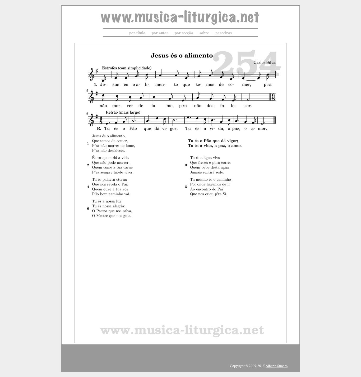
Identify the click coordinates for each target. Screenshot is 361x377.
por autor (160, 33)
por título (137, 33)
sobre (204, 33)
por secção (184, 33)
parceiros (223, 33)
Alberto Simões (277, 365)
